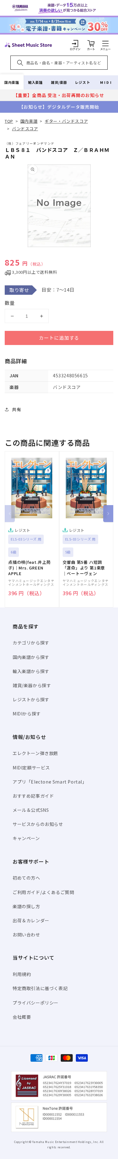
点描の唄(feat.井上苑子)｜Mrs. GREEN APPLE (29, 567)
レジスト (82, 82)
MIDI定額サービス (31, 767)
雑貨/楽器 (59, 82)
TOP (9, 121)
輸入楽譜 (35, 82)
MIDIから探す (27, 713)
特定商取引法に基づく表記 (40, 988)
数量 (10, 302)
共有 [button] (16, 409)
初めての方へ (26, 878)
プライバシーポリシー (36, 1003)
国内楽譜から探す (31, 657)
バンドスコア (25, 129)
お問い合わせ (26, 934)
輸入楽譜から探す (31, 671)
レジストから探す (31, 699)
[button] (105, 43)
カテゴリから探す (31, 642)
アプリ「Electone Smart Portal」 (50, 782)
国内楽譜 (11, 82)
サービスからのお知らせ (38, 824)
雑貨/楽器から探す (32, 685)
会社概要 (22, 1017)
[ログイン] (75, 43)
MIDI (106, 82)
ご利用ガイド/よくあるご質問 (43, 892)
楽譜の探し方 (26, 906)
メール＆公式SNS (31, 810)
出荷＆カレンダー (31, 920)
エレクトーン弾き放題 (35, 753)
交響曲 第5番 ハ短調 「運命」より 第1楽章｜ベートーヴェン (84, 567)
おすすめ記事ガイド (33, 796)
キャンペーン (26, 838)
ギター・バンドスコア (66, 121)
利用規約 (22, 974)
